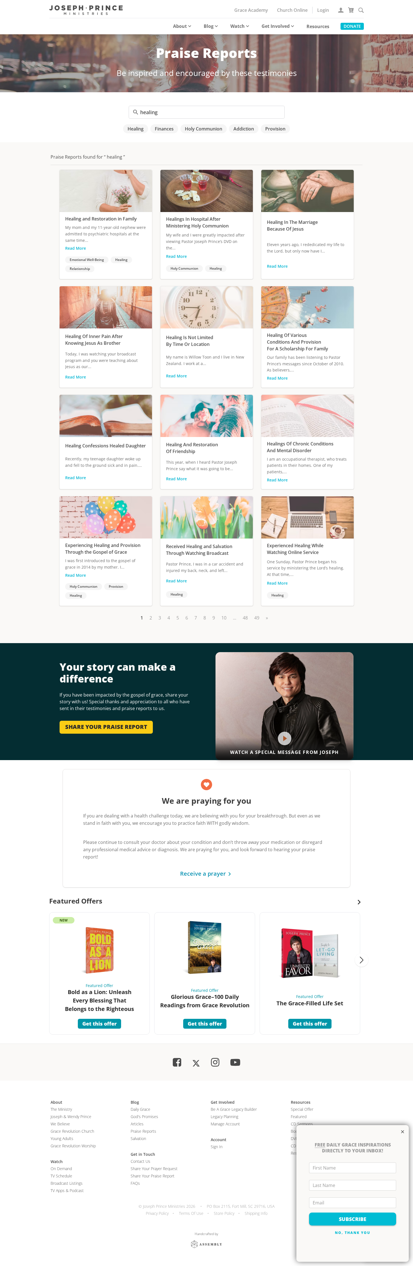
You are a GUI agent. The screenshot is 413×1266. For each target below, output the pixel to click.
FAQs (135, 1183)
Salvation (138, 1138)
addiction (243, 129)
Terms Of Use (191, 1213)
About (180, 26)
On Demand (61, 1168)
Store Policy (224, 1213)
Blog (209, 26)
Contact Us (140, 1161)
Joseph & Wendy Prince (71, 1116)
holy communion (203, 129)
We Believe (60, 1124)
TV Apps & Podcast (67, 1190)
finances (164, 129)
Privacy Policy (157, 1213)
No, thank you (353, 1232)
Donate (352, 26)
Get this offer (99, 1023)
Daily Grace (140, 1109)
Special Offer (302, 1109)
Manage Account (225, 1124)
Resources (318, 26)
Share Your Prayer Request (154, 1168)
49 (256, 618)
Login (323, 10)
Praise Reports (143, 1131)
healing (136, 129)
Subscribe (352, 1219)
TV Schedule (61, 1176)
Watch (237, 26)
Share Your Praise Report (152, 1176)
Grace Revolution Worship (73, 1145)
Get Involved (276, 26)
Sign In (217, 1146)
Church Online (292, 10)
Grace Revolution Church (72, 1131)
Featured (299, 1116)
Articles (137, 1124)
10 (223, 618)
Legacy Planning (224, 1116)
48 (245, 618)
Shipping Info (256, 1213)
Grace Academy (251, 10)
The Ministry (61, 1109)
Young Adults (62, 1138)
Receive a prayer (203, 873)
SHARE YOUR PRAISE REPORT (106, 727)
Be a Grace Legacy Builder (234, 1109)
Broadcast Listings (67, 1183)
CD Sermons (302, 1124)
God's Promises (144, 1116)
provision (275, 129)
